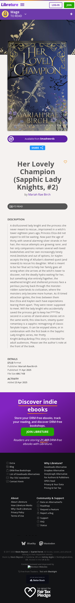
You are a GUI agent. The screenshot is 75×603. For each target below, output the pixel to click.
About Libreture (19, 501)
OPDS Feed (49, 480)
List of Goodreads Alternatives (25, 474)
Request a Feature (49, 509)
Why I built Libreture (21, 508)
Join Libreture (37, 432)
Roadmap (45, 505)
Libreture (9, 5)
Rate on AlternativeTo (51, 502)
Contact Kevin (17, 481)
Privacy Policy (17, 512)
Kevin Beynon (17, 557)
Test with (48, 571)
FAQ (42, 521)
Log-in (56, 5)
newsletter (20, 477)
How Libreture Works (21, 505)
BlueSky (31, 543)
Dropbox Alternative (54, 470)
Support (44, 518)
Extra (12, 463)
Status (43, 525)
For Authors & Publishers (56, 477)
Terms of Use (17, 515)
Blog (12, 466)
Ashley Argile (48, 557)
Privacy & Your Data (54, 484)
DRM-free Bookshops (20, 470)
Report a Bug (46, 513)
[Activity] (71, 14)
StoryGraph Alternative (55, 473)
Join (69, 5)
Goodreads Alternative (55, 466)
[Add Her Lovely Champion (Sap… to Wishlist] (66, 162)
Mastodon (49, 543)
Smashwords (47, 138)
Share (37, 147)
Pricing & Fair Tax (52, 487)
